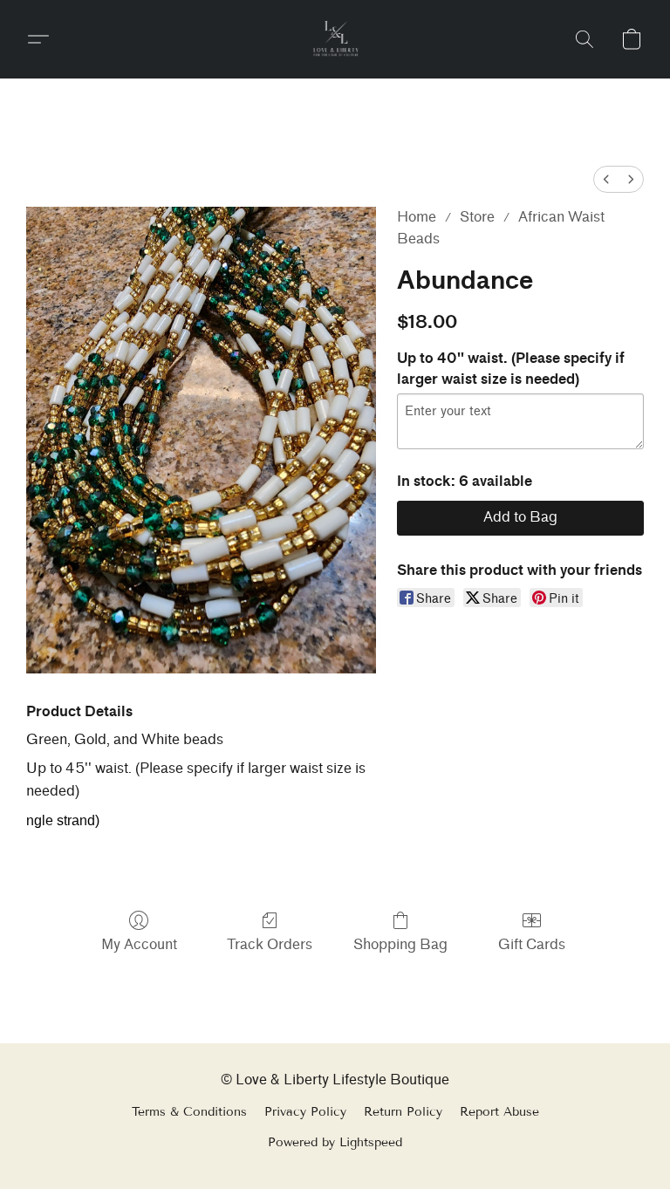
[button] (335, 39)
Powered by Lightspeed (335, 1142)
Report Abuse (499, 1111)
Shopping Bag (400, 944)
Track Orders (269, 944)
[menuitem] (606, 179)
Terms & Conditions (189, 1111)
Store (477, 216)
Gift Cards (531, 944)
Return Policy (403, 1111)
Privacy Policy (305, 1111)
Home (416, 216)
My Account (139, 944)
